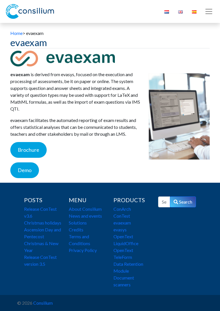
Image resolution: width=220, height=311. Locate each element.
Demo (25, 170)
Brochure (28, 150)
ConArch (122, 209)
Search (185, 201)
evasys (120, 229)
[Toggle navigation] (209, 11)
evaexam (122, 222)
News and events (85, 216)
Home (16, 33)
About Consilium (85, 209)
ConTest (121, 216)
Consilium (43, 303)
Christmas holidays (42, 222)
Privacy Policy (83, 250)
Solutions (78, 222)
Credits (76, 229)
